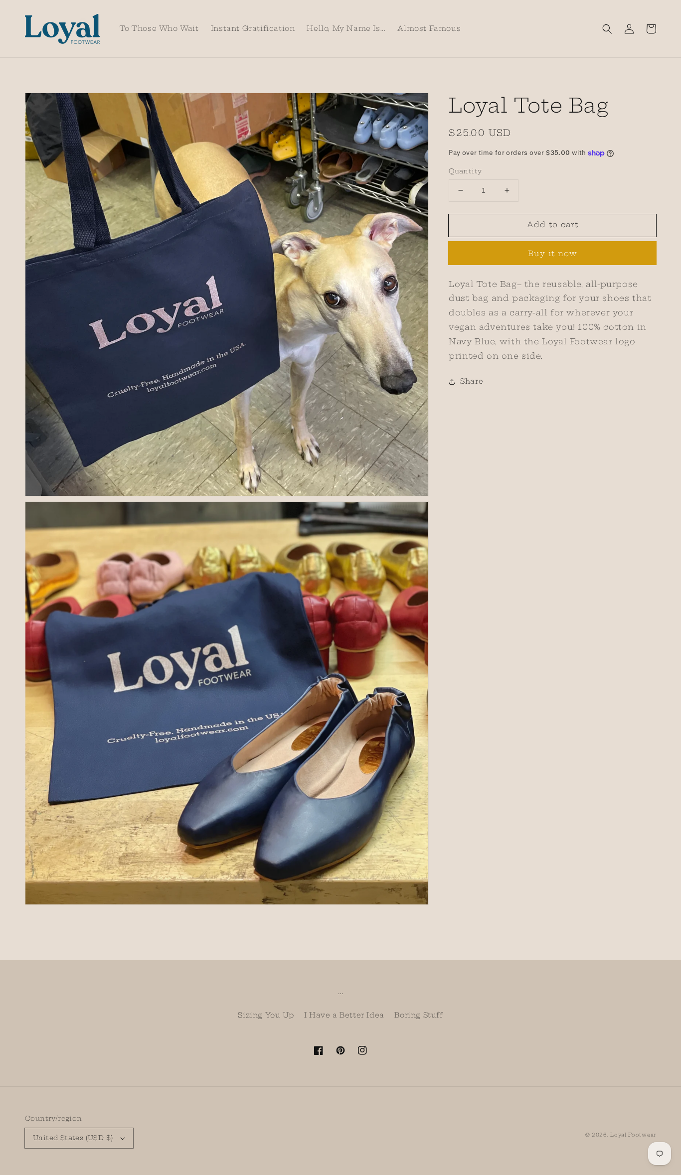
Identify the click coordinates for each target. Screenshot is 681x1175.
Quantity (465, 171)
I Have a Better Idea (344, 1015)
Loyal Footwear (633, 1135)
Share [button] (471, 381)
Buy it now (552, 253)
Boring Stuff (418, 1015)
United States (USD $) (73, 1138)
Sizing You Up (266, 1015)
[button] (607, 29)
